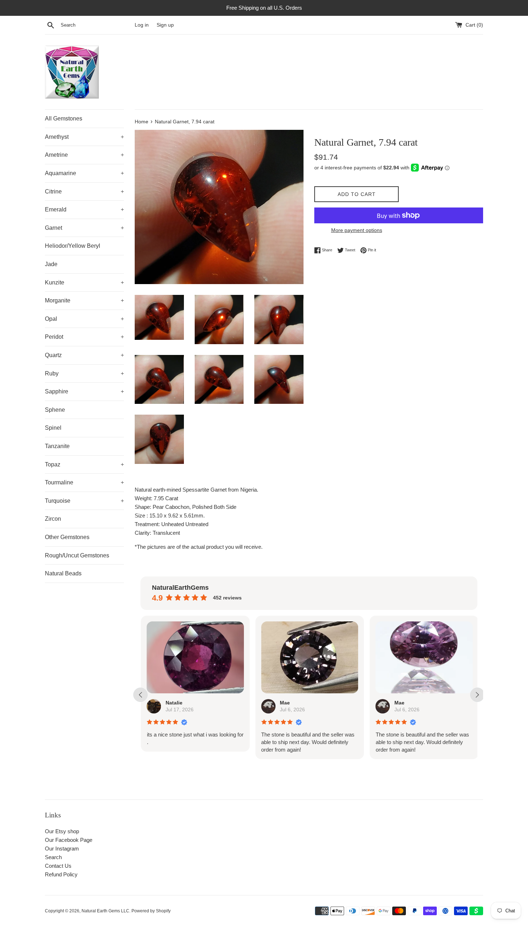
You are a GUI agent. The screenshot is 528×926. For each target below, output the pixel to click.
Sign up (165, 25)
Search (53, 857)
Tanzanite (57, 446)
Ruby (84, 373)
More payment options (356, 230)
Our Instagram (62, 848)
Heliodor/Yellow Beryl (72, 246)
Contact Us (58, 866)
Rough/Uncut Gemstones (77, 555)
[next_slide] (477, 695)
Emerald (84, 209)
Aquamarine (84, 173)
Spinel (53, 428)
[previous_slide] (140, 695)
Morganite (84, 300)
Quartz (84, 355)
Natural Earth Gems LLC (105, 910)
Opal (84, 319)
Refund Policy (61, 874)
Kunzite (84, 282)
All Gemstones (63, 118)
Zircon (53, 519)
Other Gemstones (67, 537)
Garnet (84, 228)
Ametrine (84, 155)
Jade (51, 264)
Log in (142, 25)
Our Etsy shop (62, 831)
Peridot (84, 337)
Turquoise (84, 501)
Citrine (84, 191)
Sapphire (84, 391)
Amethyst (84, 137)
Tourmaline (84, 482)
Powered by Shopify (151, 910)
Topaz (84, 464)
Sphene (55, 410)
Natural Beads (63, 573)
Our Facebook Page (68, 840)
